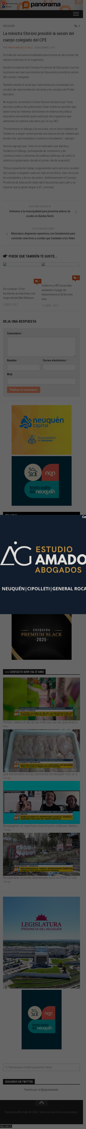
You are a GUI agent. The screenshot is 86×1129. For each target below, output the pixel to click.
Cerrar (84, 517)
